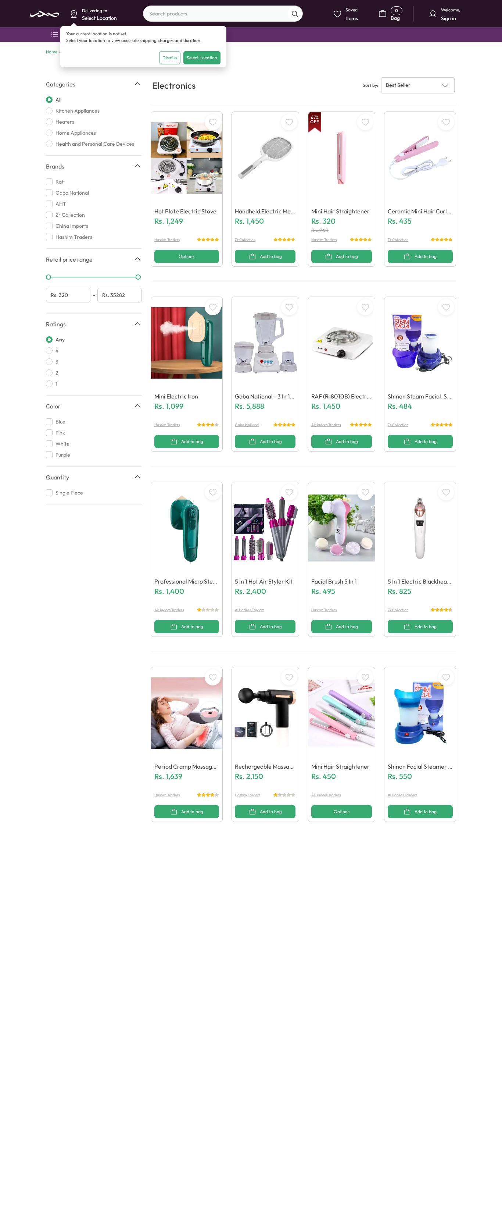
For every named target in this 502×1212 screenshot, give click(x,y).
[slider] (48, 277)
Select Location (202, 57)
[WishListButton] (213, 122)
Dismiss (169, 57)
